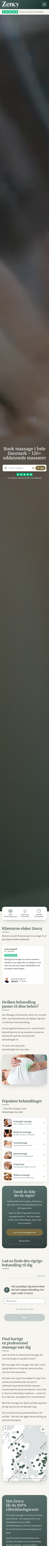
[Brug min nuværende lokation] (33, 468)
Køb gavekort (24, 1240)
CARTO (43, 1478)
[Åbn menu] (44, 4)
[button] (18, 1432)
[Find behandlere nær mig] (43, 1429)
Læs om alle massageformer (24, 1232)
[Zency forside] (10, 4)
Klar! (24, 1317)
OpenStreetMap (27, 1478)
